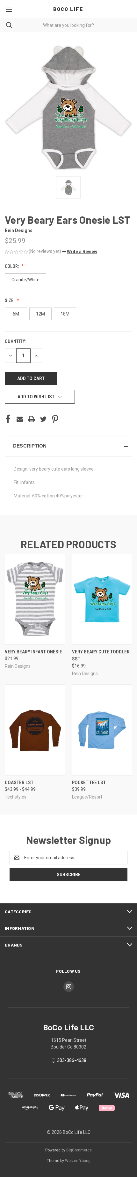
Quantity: (15, 341)
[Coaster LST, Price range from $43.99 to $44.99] (35, 730)
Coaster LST (19, 782)
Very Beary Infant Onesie (33, 652)
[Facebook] (8, 419)
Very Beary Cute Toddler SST (101, 655)
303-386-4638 (71, 1060)
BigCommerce (79, 1150)
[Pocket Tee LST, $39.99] (102, 730)
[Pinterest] (55, 419)
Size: (10, 300)
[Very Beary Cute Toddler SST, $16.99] (102, 599)
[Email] (20, 419)
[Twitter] (43, 419)
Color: (12, 266)
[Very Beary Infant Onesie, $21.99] (35, 599)
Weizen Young (77, 1160)
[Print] (31, 419)
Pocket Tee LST (89, 782)
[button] (79, 251)
